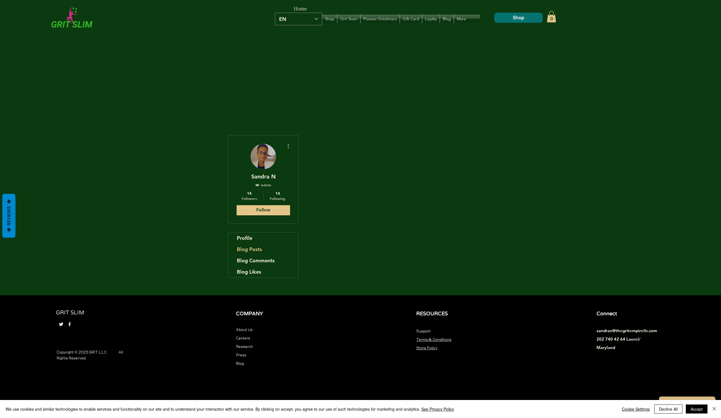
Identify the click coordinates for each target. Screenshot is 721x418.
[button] (551, 17)
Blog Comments (256, 260)
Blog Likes (249, 272)
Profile (244, 238)
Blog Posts (249, 249)
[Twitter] (61, 324)
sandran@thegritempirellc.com (627, 330)
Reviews (9, 215)
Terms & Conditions (433, 339)
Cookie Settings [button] (636, 409)
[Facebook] (69, 324)
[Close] (714, 408)
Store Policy (426, 347)
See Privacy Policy (437, 409)
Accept (697, 409)
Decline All (668, 409)
